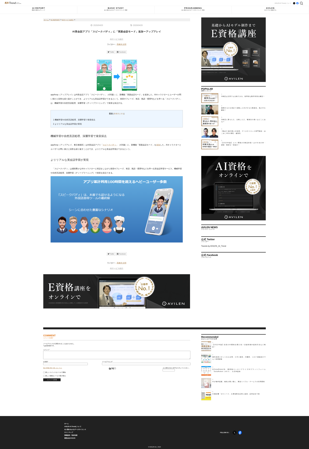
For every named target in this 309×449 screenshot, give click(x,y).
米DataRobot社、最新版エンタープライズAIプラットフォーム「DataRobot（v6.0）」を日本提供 (239, 370)
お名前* (45, 362)
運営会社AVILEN (69, 438)
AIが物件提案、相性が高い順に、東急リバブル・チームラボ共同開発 (238, 381)
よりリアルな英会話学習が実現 (67, 124)
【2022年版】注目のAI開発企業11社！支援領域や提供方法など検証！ (239, 346)
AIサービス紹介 (116, 39)
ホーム (66, 423)
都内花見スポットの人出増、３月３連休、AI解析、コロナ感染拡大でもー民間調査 (239, 358)
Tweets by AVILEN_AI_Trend (213, 246)
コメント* (46, 350)
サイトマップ (68, 432)
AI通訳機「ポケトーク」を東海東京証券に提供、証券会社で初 (236, 394)
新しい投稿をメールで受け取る (55, 376)
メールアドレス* (107, 362)
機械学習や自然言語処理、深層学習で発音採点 (74, 120)
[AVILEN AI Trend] (13, 3)
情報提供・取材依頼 (70, 435)
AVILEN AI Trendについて (283, 3)
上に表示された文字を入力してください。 (176, 368)
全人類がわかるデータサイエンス (75, 429)
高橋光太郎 (121, 44)
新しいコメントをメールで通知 (55, 372)
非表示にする (119, 114)
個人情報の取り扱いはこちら (52, 368)
